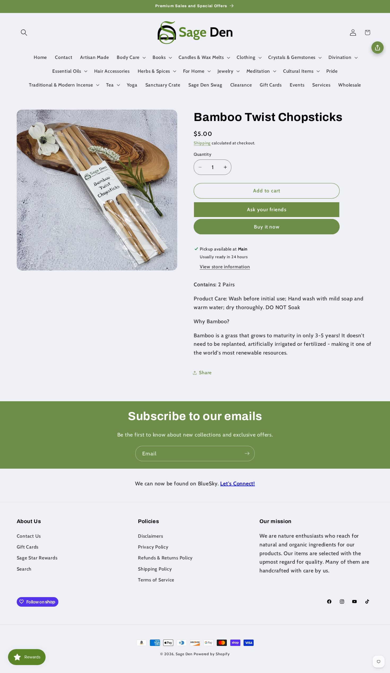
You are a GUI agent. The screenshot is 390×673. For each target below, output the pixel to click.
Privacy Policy (153, 547)
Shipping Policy (155, 568)
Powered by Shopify (212, 654)
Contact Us (29, 535)
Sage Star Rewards (37, 557)
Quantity (202, 154)
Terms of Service (156, 579)
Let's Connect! (237, 483)
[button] (24, 32)
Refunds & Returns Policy (165, 557)
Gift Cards (28, 547)
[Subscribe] (247, 453)
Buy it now (267, 227)
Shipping (202, 143)
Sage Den (184, 654)
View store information (225, 266)
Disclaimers (150, 535)
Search (24, 568)
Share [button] (205, 373)
